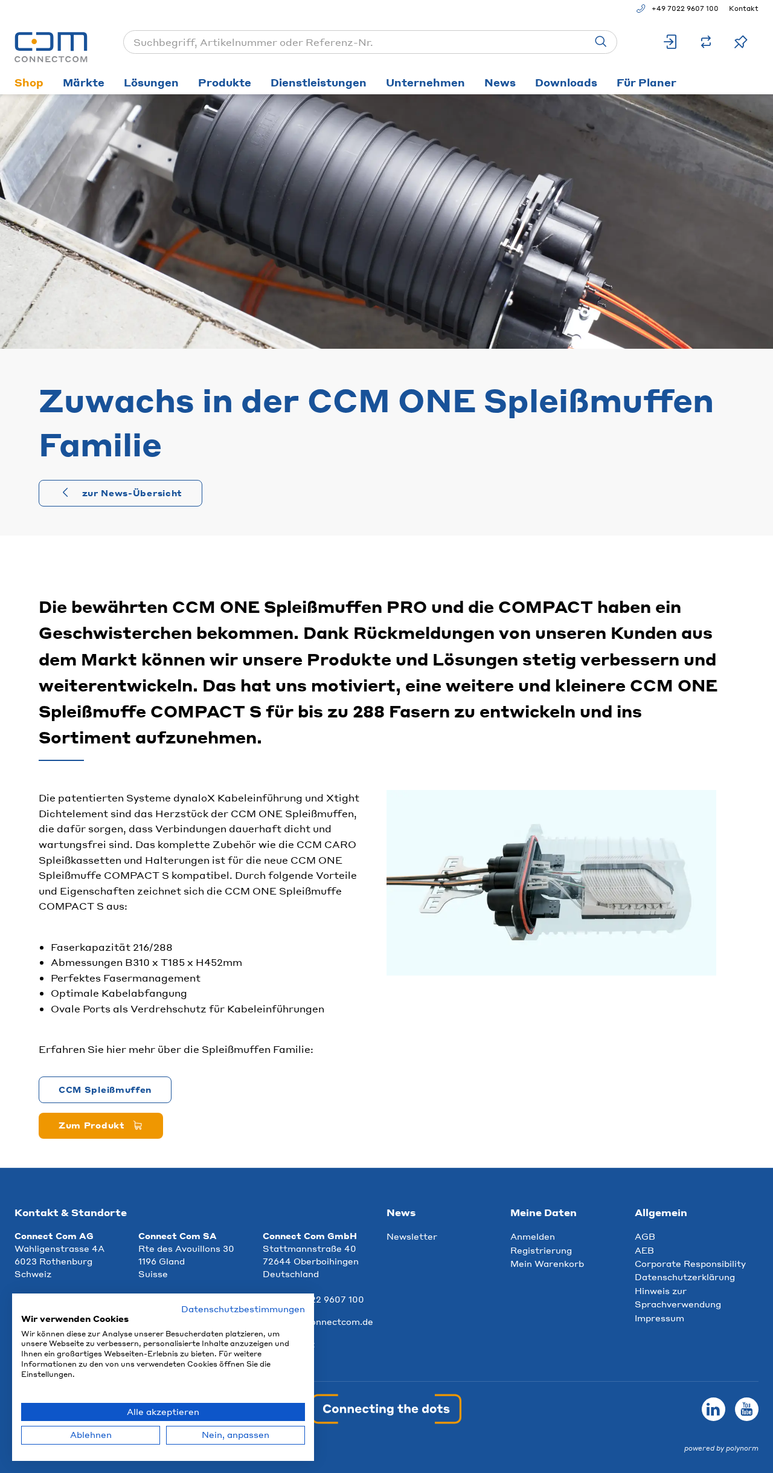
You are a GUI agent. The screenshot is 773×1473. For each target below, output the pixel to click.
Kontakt (744, 8)
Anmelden (532, 1236)
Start (25, 109)
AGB (645, 1236)
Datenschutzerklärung (685, 1276)
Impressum (659, 1317)
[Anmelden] (670, 42)
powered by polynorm (721, 1448)
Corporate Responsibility (690, 1263)
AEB (644, 1250)
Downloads (566, 82)
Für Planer (646, 82)
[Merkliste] (741, 42)
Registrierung (541, 1250)
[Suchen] (601, 42)
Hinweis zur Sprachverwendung (678, 1297)
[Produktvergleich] (705, 42)
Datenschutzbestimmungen (243, 1309)
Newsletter (411, 1236)
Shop (28, 82)
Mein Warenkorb (547, 1263)
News (500, 82)
